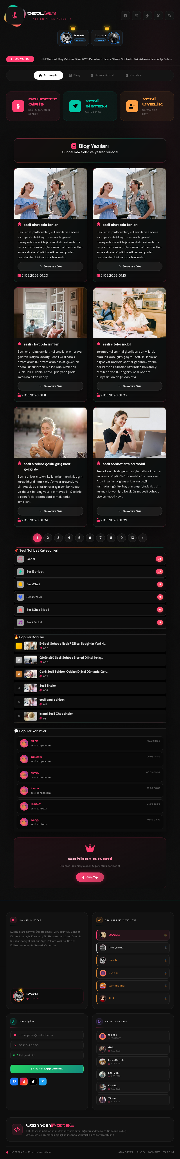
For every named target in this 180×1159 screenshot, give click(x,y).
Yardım (168, 1152)
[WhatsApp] (169, 15)
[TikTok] (147, 15)
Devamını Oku (53, 266)
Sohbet (154, 1152)
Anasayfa (51, 75)
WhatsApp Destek (49, 1068)
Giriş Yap (92, 877)
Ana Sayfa (125, 1152)
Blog (77, 75)
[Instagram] (136, 15)
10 (132, 537)
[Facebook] (125, 15)
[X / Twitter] (158, 15)
